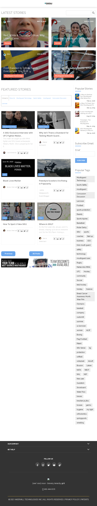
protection (81, 352)
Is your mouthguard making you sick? (86, 112)
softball (79, 357)
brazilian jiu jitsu (83, 401)
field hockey (81, 285)
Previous (8, 254)
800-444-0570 (49, 489)
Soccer (7, 43)
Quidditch (80, 383)
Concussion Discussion (59, 98)
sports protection (83, 210)
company (80, 313)
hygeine (80, 409)
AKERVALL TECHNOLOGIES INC (28, 499)
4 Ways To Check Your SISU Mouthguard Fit (87, 104)
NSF (85, 374)
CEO (4, 174)
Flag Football (82, 339)
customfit (80, 317)
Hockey (87, 271)
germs (88, 405)
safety (41, 174)
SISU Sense (81, 348)
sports (86, 232)
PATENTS (85, 499)
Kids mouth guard (83, 245)
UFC (78, 271)
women (80, 330)
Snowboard (81, 387)
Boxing (79, 335)
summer (80, 321)
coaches (80, 236)
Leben (89, 365)
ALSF (88, 330)
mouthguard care (83, 258)
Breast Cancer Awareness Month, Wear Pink (84, 296)
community (81, 276)
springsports (81, 418)
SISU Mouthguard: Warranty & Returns (86, 129)
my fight (90, 409)
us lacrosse (81, 326)
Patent (79, 343)
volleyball (80, 361)
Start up (90, 236)
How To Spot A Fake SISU (15, 224)
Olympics (80, 304)
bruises (79, 405)
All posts (36, 254)
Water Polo (81, 392)
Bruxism (80, 365)
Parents (79, 214)
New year (80, 379)
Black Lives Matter (12, 181)
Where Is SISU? (46, 224)
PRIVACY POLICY (72, 499)
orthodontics (82, 414)
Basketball (81, 223)
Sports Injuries (82, 219)
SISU (8, 21)
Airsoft (90, 361)
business (80, 241)
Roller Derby (82, 227)
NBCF (87, 370)
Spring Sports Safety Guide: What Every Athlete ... (72, 70)
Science (89, 289)
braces (79, 396)
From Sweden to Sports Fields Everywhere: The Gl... (21, 70)
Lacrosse (4, 103)
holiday (79, 289)
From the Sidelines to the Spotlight (73, 38)
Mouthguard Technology (13, 76)
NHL (78, 374)
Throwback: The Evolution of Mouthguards (85, 121)
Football (80, 205)
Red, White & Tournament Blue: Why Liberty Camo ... (24, 37)
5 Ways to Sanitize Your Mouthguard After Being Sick (86, 96)
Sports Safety (37, 98)
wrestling (80, 423)
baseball (80, 308)
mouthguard (47, 98)
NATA (79, 370)
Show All (12, 98)
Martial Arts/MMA (9, 127)
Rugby (79, 263)
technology (81, 254)
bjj (90, 348)
